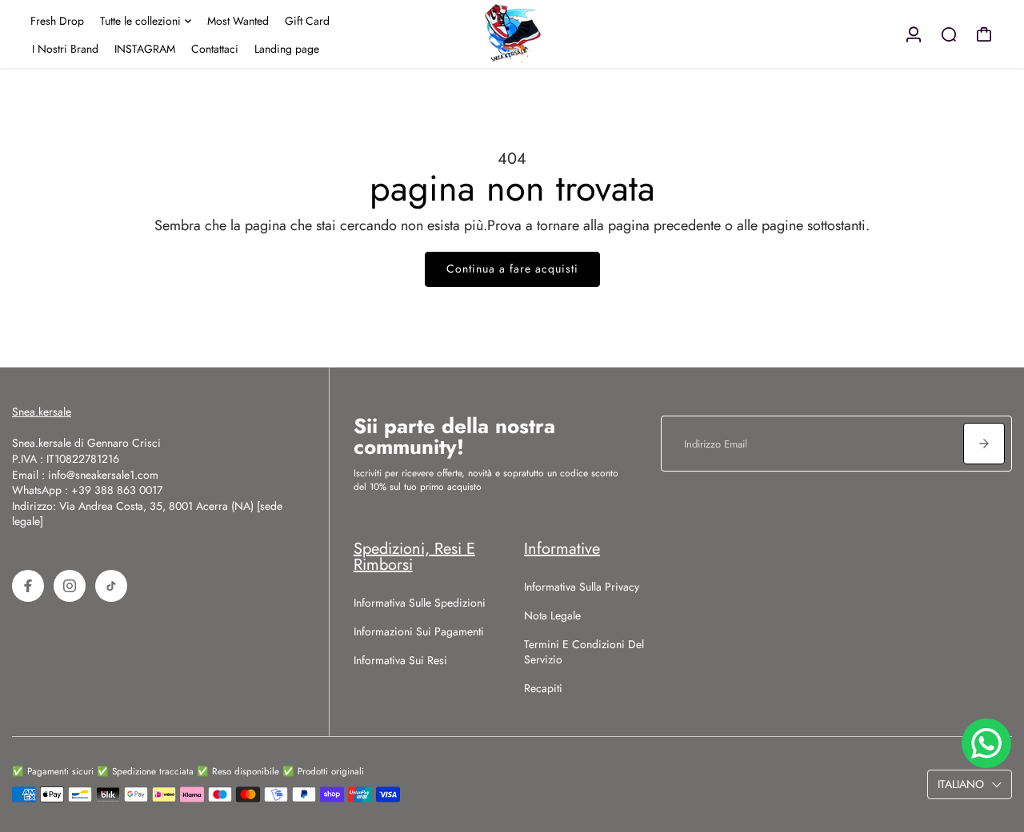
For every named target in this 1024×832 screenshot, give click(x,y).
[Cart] (984, 34)
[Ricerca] (949, 34)
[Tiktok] (111, 586)
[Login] (914, 34)
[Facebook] (28, 586)
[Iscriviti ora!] (984, 443)
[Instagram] (70, 586)
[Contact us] (986, 743)
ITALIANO (961, 784)
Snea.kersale (41, 412)
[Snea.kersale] (512, 34)
